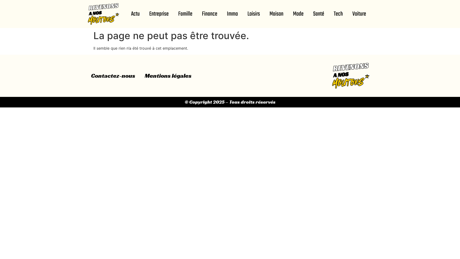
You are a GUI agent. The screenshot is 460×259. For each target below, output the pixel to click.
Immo (232, 14)
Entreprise (159, 14)
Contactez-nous (113, 75)
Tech (338, 14)
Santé (318, 14)
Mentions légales (168, 75)
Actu (135, 14)
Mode (298, 14)
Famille (185, 14)
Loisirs (253, 14)
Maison (276, 14)
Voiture (359, 14)
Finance (209, 14)
